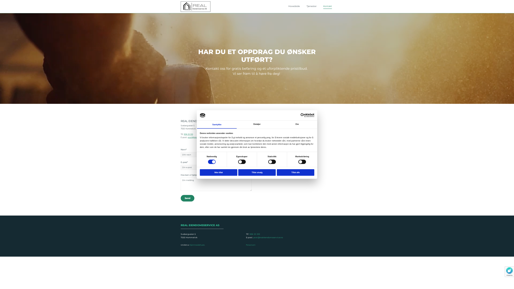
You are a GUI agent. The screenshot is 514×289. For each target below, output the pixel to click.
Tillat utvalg (257, 172)
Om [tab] (297, 124)
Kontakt (327, 6)
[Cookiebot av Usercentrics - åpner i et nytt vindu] (302, 115)
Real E (185, 225)
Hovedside (294, 6)
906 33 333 (188, 134)
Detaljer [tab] (257, 124)
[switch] (242, 162)
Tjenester (312, 6)
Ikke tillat (218, 172)
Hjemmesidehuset (197, 245)
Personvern (250, 245)
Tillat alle (295, 172)
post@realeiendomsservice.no (268, 237)
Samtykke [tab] (217, 124)
